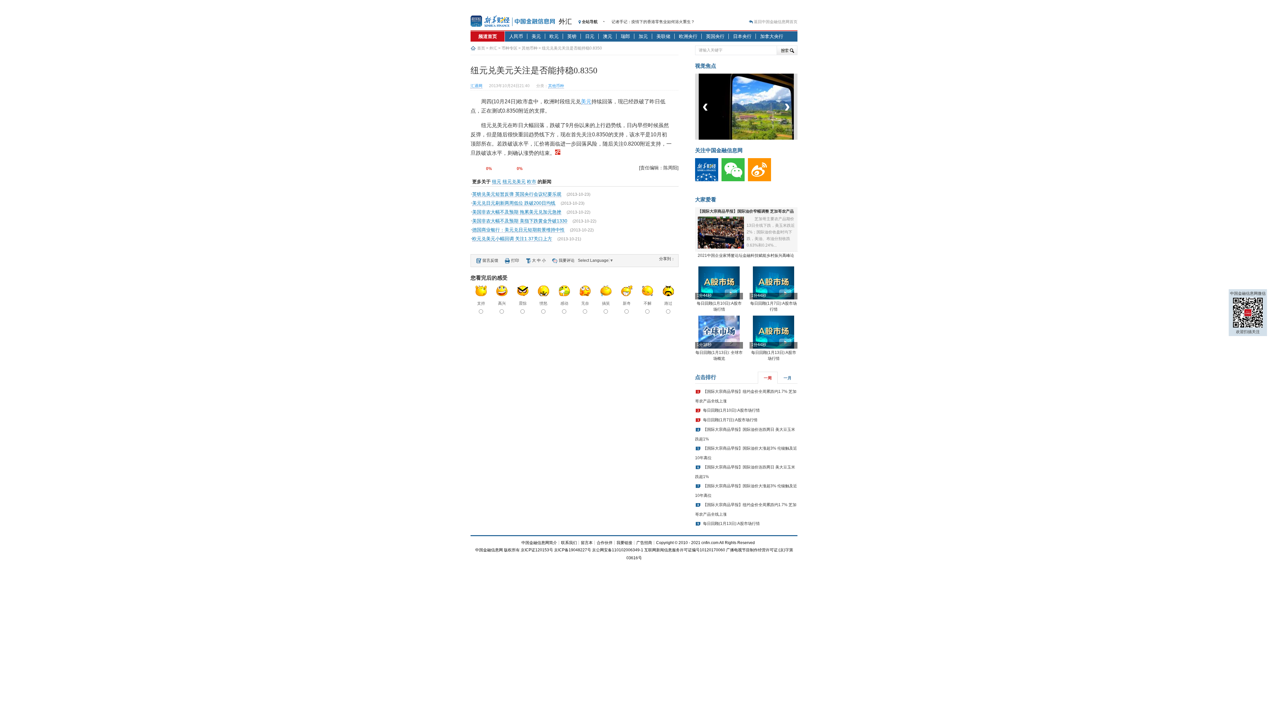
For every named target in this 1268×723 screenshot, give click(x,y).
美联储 (663, 36)
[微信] (735, 180)
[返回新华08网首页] (557, 153)
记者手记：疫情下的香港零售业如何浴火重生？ (653, 21)
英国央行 (715, 36)
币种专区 (509, 48)
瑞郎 (625, 36)
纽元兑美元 (514, 181)
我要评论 (567, 260)
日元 (589, 36)
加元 (643, 36)
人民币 (516, 36)
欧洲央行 (688, 36)
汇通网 (476, 86)
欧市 (531, 181)
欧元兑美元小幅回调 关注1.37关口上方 (512, 238)
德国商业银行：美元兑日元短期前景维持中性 (518, 229)
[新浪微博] (761, 180)
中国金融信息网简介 (539, 542)
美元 (536, 36)
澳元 (607, 36)
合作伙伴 (605, 542)
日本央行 (742, 36)
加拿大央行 (771, 36)
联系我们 (569, 542)
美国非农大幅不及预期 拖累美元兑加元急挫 (516, 212)
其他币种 (530, 48)
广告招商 (644, 542)
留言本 (587, 542)
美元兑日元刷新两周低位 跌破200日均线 (513, 203)
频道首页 (487, 36)
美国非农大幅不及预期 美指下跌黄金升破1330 (519, 221)
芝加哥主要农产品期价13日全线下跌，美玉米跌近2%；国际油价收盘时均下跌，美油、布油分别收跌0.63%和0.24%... (771, 232)
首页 (481, 48)
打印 (515, 260)
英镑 (572, 36)
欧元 (554, 36)
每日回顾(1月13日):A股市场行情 (731, 523)
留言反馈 (490, 260)
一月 (788, 378)
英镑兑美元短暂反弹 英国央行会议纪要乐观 (516, 194)
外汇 (565, 21)
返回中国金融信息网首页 (775, 21)
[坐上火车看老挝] (757, 138)
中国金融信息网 (489, 550)
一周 (768, 378)
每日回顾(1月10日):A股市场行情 (731, 410)
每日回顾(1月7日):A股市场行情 (730, 420)
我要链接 (624, 542)
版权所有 (512, 550)
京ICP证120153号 (537, 550)
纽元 (496, 181)
